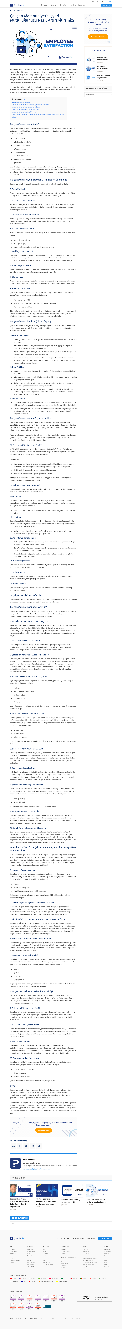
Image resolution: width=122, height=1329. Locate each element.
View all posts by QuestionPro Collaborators (37, 1169)
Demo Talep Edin (43, 1130)
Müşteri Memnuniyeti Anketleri (90, 1258)
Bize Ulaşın (106, 1266)
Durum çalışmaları (47, 1258)
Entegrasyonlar (13, 1258)
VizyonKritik (63, 1265)
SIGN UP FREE (106, 5)
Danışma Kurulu (108, 1258)
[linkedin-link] (64, 1238)
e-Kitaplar (45, 1253)
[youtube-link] (68, 1238)
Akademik (63, 1253)
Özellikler (73, 5)
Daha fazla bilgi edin (98, 37)
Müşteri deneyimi (31, 1251)
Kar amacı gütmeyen (65, 1251)
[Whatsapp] (32, 1146)
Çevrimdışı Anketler (87, 1256)
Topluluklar (30, 1256)
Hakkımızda (107, 1249)
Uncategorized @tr (19, 10)
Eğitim (44, 1260)
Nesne (44, 1251)
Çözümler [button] (53, 5)
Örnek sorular (13, 1249)
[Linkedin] (13, 1146)
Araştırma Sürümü (31, 1262)
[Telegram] (39, 1146)
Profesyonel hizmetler (15, 1260)
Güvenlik (12, 1262)
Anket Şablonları (47, 1256)
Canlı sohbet (91, 1238)
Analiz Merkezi (30, 1266)
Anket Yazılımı (30, 1249)
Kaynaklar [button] (63, 5)
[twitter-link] (61, 1238)
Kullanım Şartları (64, 1318)
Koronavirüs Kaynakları (48, 1264)
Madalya (63, 1267)
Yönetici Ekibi (107, 1251)
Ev (10, 10)
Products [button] (44, 5)
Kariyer (106, 1260)
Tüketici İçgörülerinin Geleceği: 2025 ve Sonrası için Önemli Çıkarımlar (46, 1201)
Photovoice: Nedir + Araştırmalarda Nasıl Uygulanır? (103, 78)
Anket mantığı (13, 1253)
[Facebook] (19, 1146)
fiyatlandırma (82, 5)
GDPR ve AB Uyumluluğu (88, 1264)
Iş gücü (29, 1253)
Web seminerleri (46, 1262)
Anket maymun (64, 1263)
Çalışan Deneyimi (87, 1267)
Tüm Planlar (63, 1249)
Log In (109, 1)
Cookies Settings (76, 1318)
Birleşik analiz (86, 1251)
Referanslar (107, 1256)
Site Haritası (44, 1318)
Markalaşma (13, 1256)
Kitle (28, 1258)
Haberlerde (106, 1253)
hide (25, 99)
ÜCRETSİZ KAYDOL (105, 1238)
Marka (105, 1262)
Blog (44, 1249)
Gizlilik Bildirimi (53, 1318)
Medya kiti (106, 1264)
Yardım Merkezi (79, 1238)
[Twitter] (26, 1146)
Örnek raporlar (13, 1251)
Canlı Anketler (30, 1264)
